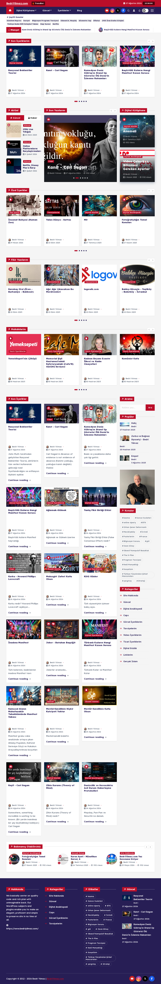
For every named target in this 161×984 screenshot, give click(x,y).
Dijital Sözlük (16, 63)
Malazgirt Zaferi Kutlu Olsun (59, 577)
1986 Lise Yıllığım (28, 130)
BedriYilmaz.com (17, 3)
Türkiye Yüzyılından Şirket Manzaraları (135, 575)
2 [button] (79, 101)
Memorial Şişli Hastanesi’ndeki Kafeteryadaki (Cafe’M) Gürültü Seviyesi (60, 362)
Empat (134, 456)
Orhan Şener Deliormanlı (135, 527)
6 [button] (87, 177)
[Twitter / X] (118, 10)
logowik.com (91, 289)
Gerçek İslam (130, 661)
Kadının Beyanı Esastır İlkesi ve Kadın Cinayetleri (97, 361)
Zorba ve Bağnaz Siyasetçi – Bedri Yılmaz (140, 439)
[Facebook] (123, 10)
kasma (127, 518)
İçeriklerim (63, 10)
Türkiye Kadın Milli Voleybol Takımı (22, 24)
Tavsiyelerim (53, 212)
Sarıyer (26, 21)
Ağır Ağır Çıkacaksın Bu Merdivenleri (60, 290)
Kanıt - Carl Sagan (57, 70)
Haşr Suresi (45, 24)
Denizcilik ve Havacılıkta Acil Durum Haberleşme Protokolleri (98, 788)
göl (147, 541)
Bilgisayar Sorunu (132, 541)
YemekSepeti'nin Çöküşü (22, 358)
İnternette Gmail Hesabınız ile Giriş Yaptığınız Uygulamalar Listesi (136, 859)
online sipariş (130, 522)
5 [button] (86, 101)
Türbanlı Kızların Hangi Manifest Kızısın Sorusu (97, 643)
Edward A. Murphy (69, 21)
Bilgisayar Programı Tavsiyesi (45, 21)
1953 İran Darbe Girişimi (113, 21)
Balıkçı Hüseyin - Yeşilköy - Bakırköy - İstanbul (137, 290)
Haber (88, 63)
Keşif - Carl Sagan (18, 785)
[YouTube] (107, 10)
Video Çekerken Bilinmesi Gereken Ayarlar (136, 165)
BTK (144, 522)
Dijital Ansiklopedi (133, 157)
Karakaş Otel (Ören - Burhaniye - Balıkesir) (21, 290)
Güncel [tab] (16, 118)
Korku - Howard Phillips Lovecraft (22, 577)
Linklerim (128, 655)
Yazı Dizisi (14, 212)
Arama (128, 398)
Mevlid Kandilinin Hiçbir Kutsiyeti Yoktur (59, 710)
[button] (149, 41)
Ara (150, 407)
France (144, 536)
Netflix (56, 24)
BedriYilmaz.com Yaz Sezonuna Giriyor (82, 857)
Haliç (133, 423)
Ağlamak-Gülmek (56, 510)
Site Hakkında (130, 595)
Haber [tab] (33, 118)
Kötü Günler (91, 576)
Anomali (129, 131)
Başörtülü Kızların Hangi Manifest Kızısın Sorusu (95, 30)
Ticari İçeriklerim (132, 641)
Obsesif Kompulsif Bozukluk (136, 550)
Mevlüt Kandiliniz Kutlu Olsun (97, 710)
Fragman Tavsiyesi (132, 560)
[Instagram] (112, 10)
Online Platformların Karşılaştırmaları (32, 148)
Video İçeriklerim (132, 635)
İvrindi (145, 532)
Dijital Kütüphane (25, 10)
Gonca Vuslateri (143, 518)
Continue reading (18, 480)
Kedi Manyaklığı (131, 564)
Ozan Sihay (129, 546)
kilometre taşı (85, 21)
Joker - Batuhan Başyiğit (60, 642)
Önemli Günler (54, 569)
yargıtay (128, 581)
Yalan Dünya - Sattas (58, 219)
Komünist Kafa (130, 358)
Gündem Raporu (14, 21)
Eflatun (96, 21)
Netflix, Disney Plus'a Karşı (30, 166)
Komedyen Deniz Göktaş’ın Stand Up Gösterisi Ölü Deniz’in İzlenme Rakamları (96, 74)
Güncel (46, 10)
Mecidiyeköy (129, 532)
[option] (23, 71)
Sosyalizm (128, 569)
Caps (50, 63)
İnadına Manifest (18, 642)
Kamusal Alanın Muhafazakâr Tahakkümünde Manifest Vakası (22, 712)
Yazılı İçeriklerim (18, 351)
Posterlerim (129, 536)
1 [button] (76, 101)
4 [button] (83, 101)
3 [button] (81, 101)
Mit (86, 219)
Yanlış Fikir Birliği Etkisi (142, 30)
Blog (79, 10)
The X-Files (129, 555)
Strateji (141, 581)
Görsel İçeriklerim (131, 63)
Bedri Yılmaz (18, 90)
